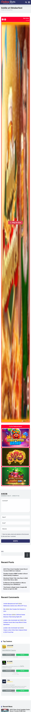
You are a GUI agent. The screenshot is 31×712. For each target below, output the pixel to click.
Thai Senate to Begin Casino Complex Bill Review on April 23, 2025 (15, 588)
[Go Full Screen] (5, 19)
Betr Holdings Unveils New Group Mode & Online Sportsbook (14, 622)
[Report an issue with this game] (3, 19)
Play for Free (16, 222)
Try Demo (15, 437)
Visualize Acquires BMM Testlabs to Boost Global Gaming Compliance (15, 574)
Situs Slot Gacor (7, 614)
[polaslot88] (4, 648)
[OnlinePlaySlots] (8, 2)
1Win (8, 680)
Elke (4, 609)
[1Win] (4, 683)
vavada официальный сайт (10, 603)
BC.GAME (9, 661)
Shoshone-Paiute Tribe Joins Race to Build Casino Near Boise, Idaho (15, 579)
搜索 (2, 551)
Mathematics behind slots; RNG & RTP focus (15, 605)
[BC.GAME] (4, 664)
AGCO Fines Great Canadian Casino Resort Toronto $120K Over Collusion (15, 570)
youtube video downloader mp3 (11, 620)
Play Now (22, 654)
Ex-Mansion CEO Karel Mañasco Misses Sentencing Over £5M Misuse (14, 583)
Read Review (8, 654)
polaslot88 (10, 645)
